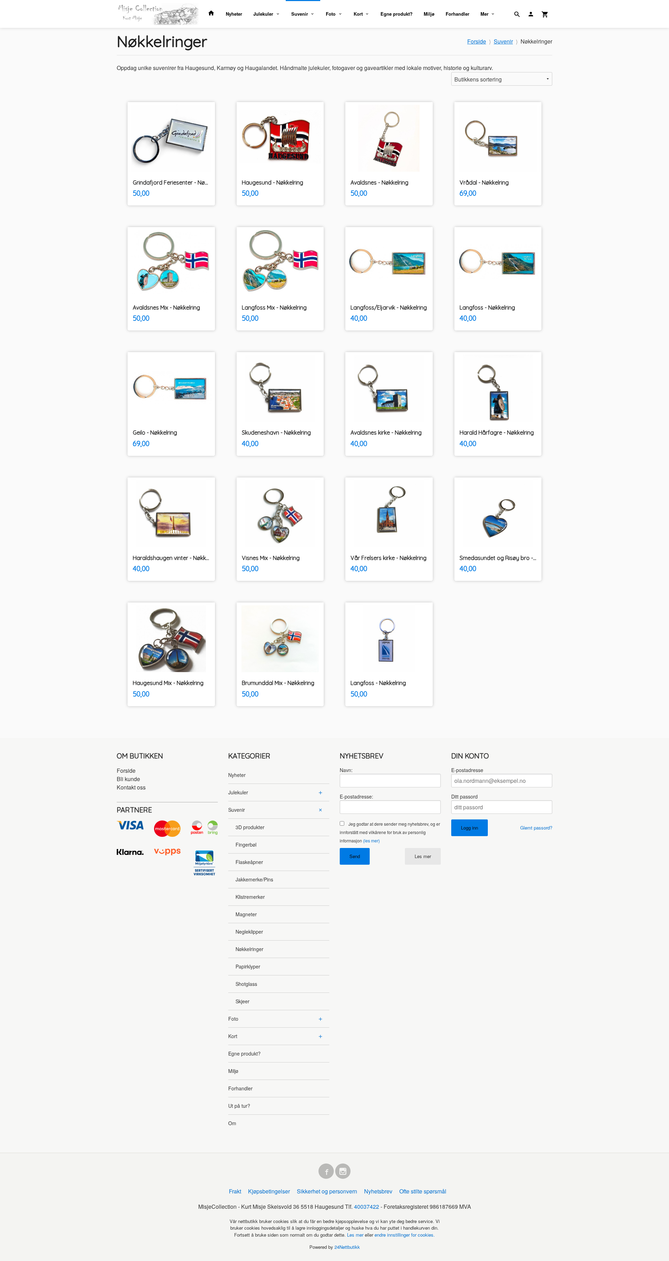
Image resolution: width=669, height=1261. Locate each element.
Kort (358, 13)
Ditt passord (464, 796)
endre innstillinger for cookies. (405, 1234)
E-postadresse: (356, 796)
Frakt (235, 1191)
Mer (484, 13)
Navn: (346, 769)
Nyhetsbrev (378, 1191)
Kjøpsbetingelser (269, 1191)
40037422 (366, 1206)
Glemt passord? (536, 827)
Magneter (246, 914)
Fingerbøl (246, 844)
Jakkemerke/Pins (254, 879)
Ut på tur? (239, 1105)
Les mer (423, 856)
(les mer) (371, 840)
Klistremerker (250, 896)
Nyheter (234, 13)
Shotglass (246, 983)
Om (232, 1123)
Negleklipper (249, 931)
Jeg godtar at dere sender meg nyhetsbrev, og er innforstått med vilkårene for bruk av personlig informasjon (390, 832)
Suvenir (299, 13)
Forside (476, 41)
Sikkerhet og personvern (327, 1191)
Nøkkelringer (249, 948)
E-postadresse (467, 769)
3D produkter (250, 827)
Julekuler (263, 13)
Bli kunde (128, 779)
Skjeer (242, 1001)
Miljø (429, 13)
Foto (331, 13)
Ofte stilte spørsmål (422, 1191)
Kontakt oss (131, 787)
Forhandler (457, 13)
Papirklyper (248, 966)
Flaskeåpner (249, 861)
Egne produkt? (396, 13)
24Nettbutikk (347, 1247)
